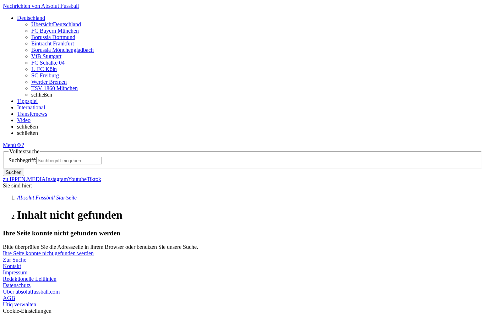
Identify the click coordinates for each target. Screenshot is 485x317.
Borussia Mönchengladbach (62, 50)
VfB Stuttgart (46, 56)
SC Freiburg (45, 75)
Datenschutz (17, 285)
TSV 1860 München (54, 88)
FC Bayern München (55, 31)
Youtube (77, 179)
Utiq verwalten (19, 304)
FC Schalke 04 (48, 63)
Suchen (13, 172)
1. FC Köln (44, 69)
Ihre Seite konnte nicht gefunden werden (48, 253)
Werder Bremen (49, 82)
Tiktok (94, 179)
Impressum (15, 272)
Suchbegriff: (22, 160)
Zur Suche (14, 260)
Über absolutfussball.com (31, 292)
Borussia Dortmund (53, 37)
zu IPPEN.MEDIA (24, 179)
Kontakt (12, 266)
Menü (9, 145)
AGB (9, 298)
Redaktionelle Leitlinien (29, 279)
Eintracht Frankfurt (52, 43)
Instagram (57, 179)
